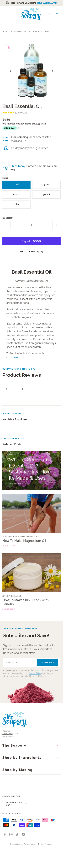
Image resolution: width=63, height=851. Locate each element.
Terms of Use (35, 673)
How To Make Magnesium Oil (24, 541)
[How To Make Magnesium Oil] (31, 521)
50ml (48, 186)
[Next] (22, 389)
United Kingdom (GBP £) (14, 804)
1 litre (17, 206)
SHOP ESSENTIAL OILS (47, 3)
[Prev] (6, 389)
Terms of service (45, 844)
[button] (49, 14)
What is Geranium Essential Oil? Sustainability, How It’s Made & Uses (30, 469)
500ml (47, 196)
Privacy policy (30, 844)
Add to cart (31, 252)
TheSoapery (7, 734)
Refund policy (16, 844)
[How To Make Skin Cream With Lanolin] (31, 583)
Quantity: (8, 218)
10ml (17, 186)
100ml (17, 196)
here (15, 357)
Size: (5, 178)
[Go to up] (58, 846)
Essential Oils (20, 31)
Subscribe (47, 662)
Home (5, 31)
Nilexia (11, 736)
